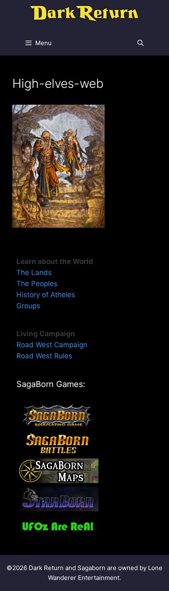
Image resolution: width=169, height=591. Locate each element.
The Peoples (36, 283)
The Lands (34, 272)
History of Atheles (45, 295)
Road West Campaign (51, 345)
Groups (28, 306)
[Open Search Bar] (140, 43)
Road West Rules (44, 356)
